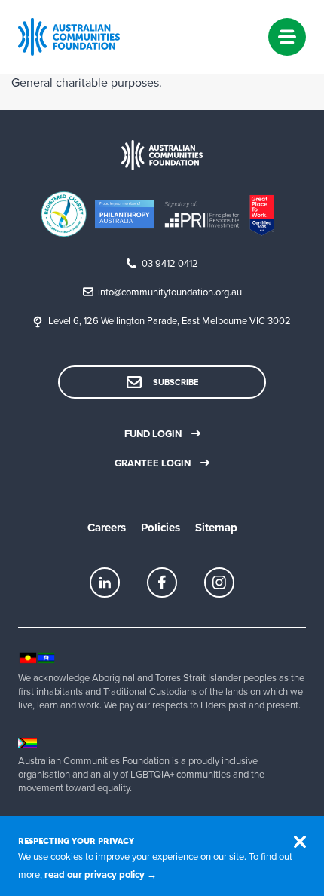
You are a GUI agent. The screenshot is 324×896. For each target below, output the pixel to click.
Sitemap (216, 527)
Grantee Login (153, 463)
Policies (160, 527)
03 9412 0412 (170, 264)
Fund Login (153, 434)
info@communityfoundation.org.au (170, 292)
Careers (106, 527)
